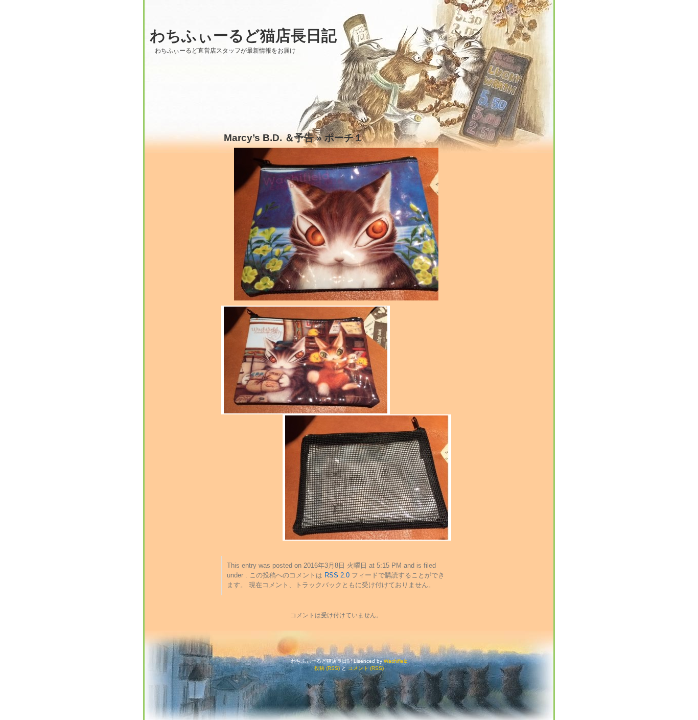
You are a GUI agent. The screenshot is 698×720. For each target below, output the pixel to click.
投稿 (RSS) (327, 668)
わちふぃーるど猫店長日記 (243, 35)
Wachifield (396, 661)
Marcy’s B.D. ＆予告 (269, 137)
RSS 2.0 (337, 575)
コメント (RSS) (366, 668)
